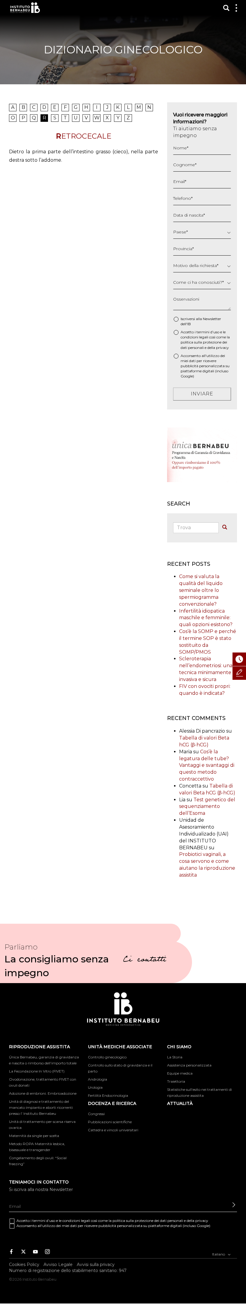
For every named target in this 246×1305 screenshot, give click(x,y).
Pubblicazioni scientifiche (110, 1122)
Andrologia (97, 1079)
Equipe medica (180, 1073)
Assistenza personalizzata (189, 1065)
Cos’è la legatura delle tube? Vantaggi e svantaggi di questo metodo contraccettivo (206, 765)
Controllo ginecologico (107, 1057)
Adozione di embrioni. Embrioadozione (42, 1093)
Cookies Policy (24, 1264)
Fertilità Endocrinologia (108, 1095)
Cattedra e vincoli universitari (113, 1130)
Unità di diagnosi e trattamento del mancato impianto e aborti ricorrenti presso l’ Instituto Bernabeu (41, 1107)
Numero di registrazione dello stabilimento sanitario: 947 (68, 1270)
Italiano (219, 1254)
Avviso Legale (58, 1264)
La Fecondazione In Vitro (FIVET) (36, 1071)
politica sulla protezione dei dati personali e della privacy (160, 1220)
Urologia (95, 1087)
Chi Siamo (179, 1046)
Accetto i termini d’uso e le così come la (205, 340)
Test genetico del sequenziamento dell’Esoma (207, 806)
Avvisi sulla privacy (96, 1264)
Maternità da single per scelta (34, 1135)
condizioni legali (194, 337)
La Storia (174, 1057)
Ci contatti (144, 960)
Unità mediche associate (120, 1046)
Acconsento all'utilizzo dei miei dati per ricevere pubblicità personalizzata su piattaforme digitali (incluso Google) (205, 366)
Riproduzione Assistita (39, 1046)
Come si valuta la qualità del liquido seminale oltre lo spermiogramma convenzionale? (201, 590)
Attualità (180, 1103)
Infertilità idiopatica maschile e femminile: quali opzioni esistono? (205, 618)
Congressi (96, 1114)
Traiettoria (176, 1081)
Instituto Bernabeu (25, 7)
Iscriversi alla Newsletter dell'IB (201, 321)
